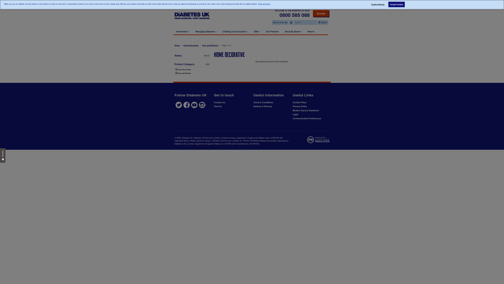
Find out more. (264, 4)
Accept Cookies (396, 4)
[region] (252, 4)
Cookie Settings (377, 4)
